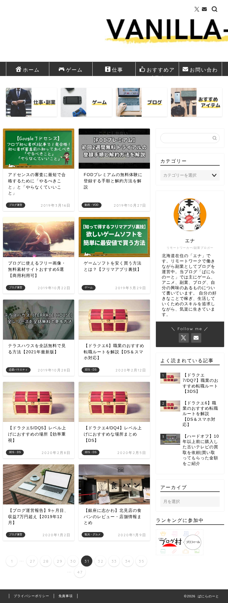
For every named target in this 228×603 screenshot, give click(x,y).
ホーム (31, 70)
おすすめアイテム (161, 71)
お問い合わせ (204, 71)
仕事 (117, 70)
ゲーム (74, 70)
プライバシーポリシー (31, 596)
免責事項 (65, 596)
